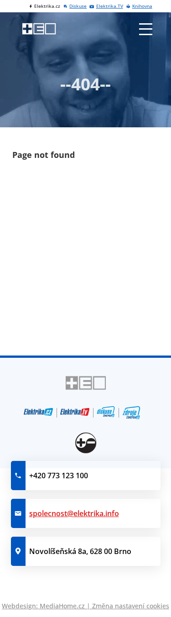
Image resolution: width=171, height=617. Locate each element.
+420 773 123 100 (58, 476)
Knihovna (142, 6)
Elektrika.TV (109, 6)
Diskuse (78, 6)
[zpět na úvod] (39, 29)
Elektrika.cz (47, 6)
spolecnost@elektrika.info (74, 513)
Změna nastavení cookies (130, 605)
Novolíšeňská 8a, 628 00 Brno (80, 551)
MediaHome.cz (62, 605)
